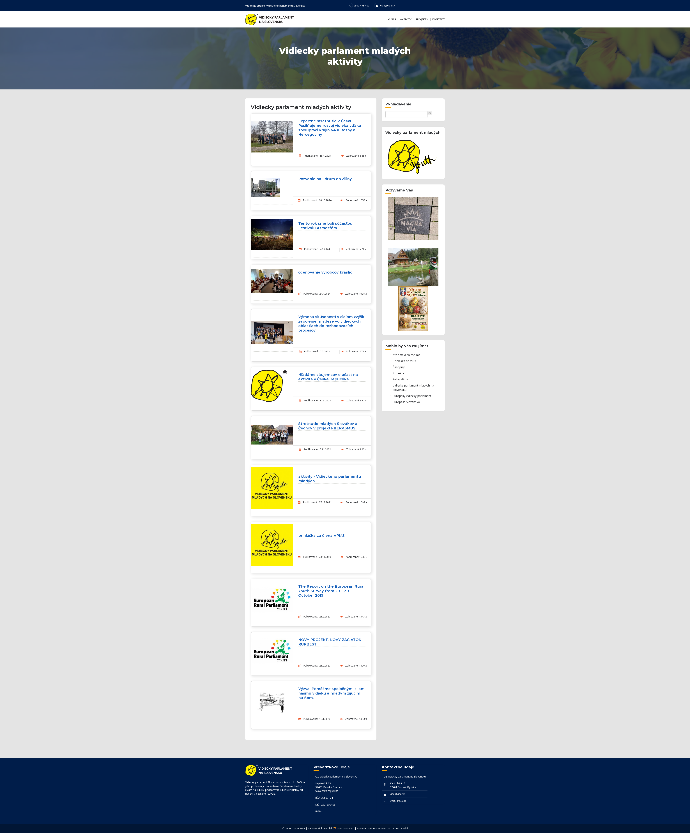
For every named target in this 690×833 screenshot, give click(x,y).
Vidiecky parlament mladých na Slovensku (413, 387)
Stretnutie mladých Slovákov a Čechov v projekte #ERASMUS (327, 426)
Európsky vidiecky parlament (412, 396)
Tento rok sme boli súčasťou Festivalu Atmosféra (325, 225)
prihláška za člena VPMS (321, 535)
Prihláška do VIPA (404, 361)
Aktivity (405, 19)
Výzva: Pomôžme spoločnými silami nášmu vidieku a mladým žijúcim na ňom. (331, 693)
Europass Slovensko (406, 402)
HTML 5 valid (400, 828)
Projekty (422, 19)
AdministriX (384, 828)
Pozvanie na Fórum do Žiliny (325, 179)
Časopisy (399, 367)
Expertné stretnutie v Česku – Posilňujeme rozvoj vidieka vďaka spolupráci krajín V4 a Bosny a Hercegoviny (329, 128)
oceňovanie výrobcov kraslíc (325, 272)
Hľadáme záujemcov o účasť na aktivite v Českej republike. (328, 376)
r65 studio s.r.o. (346, 828)
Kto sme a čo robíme (406, 355)
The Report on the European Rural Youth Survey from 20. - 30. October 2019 (331, 591)
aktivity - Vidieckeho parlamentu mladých (329, 478)
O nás (392, 19)
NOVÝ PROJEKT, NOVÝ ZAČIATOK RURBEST (329, 642)
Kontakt (438, 19)
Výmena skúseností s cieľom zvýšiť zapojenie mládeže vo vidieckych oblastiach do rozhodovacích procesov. (331, 323)
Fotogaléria (400, 379)
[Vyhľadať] (429, 113)
